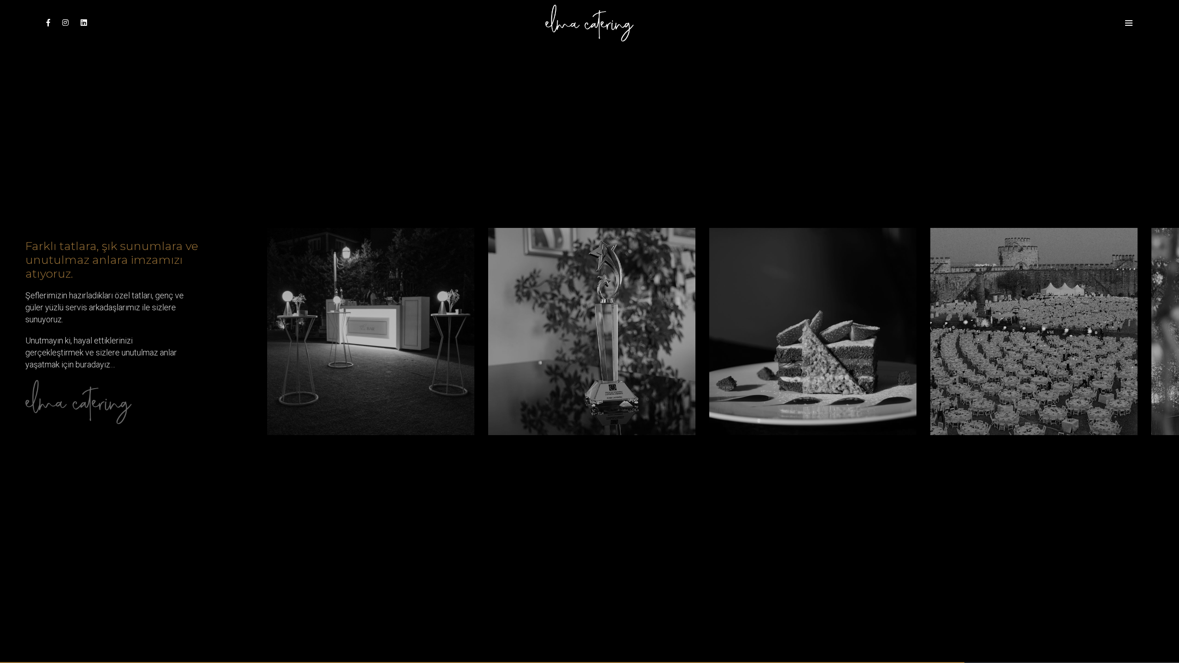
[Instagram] (65, 22)
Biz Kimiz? (668, 332)
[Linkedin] (81, 22)
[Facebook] (48, 22)
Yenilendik (468, 319)
